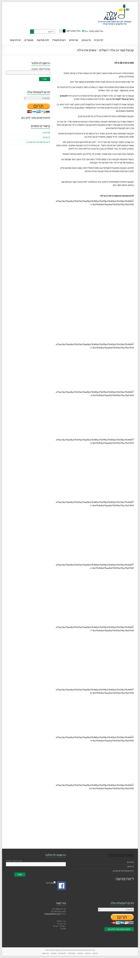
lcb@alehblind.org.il (52, 914)
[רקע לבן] (60, 31)
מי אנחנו (86, 40)
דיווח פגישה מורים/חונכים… (37, 142)
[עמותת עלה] (114, 5)
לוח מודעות (43, 40)
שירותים (73, 40)
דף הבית (98, 40)
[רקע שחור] (64, 31)
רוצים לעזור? (59, 40)
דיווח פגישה (125, 878)
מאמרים (28, 40)
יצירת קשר (15, 40)
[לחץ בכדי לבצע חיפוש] (32, 31)
